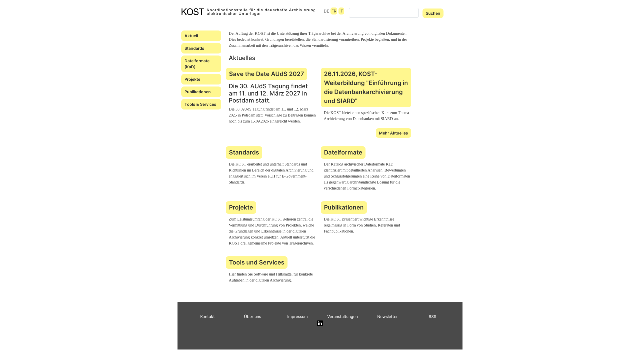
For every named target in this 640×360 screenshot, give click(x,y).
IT (341, 11)
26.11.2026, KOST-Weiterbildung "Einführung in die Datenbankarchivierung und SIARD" (366, 87)
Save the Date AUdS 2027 (266, 74)
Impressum (297, 316)
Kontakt (207, 316)
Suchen (433, 13)
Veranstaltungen (342, 316)
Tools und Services (256, 262)
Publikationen (197, 91)
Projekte (192, 79)
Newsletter (387, 316)
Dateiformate (343, 152)
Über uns (252, 316)
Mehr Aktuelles (393, 133)
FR (334, 11)
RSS (432, 316)
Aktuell (191, 35)
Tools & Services (200, 104)
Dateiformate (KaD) (197, 63)
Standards (194, 48)
